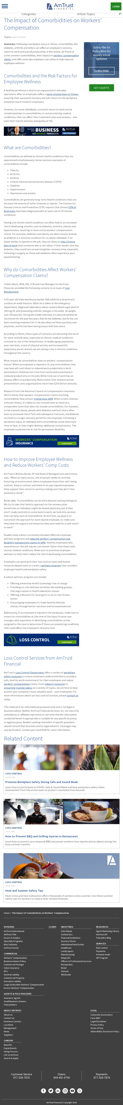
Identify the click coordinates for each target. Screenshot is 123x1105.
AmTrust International (14, 931)
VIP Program (102, 957)
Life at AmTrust (11, 1054)
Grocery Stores (68, 941)
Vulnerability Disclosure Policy (104, 1031)
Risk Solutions (10, 944)
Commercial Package (14, 964)
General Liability (11, 974)
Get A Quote (101, 87)
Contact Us (9, 1018)
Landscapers (67, 951)
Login (116, 6)
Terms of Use (96, 1028)
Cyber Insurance (11, 967)
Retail (63, 967)
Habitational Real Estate (72, 944)
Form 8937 (95, 1018)
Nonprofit (65, 957)
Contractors (67, 934)
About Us (8, 1014)
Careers (8, 1040)
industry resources (55, 684)
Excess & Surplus (12, 937)
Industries (67, 926)
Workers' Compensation (15, 957)
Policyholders (10, 1004)
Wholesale (66, 974)
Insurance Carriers (12, 1021)
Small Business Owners (15, 1001)
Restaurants (67, 964)
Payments (101, 951)
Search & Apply (11, 1058)
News (6, 1031)
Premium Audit (103, 954)
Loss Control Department (30, 672)
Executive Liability (12, 981)
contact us (72, 695)
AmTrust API (101, 934)
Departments (10, 1048)
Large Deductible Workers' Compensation (24, 984)
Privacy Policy (97, 1024)
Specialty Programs (13, 941)
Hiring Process (11, 1051)
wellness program (51, 565)
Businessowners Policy (15, 961)
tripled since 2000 (43, 398)
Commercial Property (14, 977)
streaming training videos (18, 687)
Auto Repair (66, 931)
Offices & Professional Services (76, 961)
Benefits (8, 1044)
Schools (65, 971)
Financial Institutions (70, 937)
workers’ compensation (17, 684)
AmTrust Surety (11, 947)
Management (10, 1028)
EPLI (6, 971)
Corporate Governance (101, 1014)
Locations (8, 1024)
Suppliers (8, 1034)
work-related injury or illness (62, 94)
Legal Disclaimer (98, 1021)
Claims (52, 926)
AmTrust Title (10, 934)
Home (7, 913)
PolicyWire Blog (103, 937)
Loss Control (19, 37)
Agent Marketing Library (107, 931)
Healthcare (66, 947)
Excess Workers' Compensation (19, 988)
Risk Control (102, 947)
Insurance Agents (12, 998)
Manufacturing (68, 954)
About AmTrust (12, 1010)
